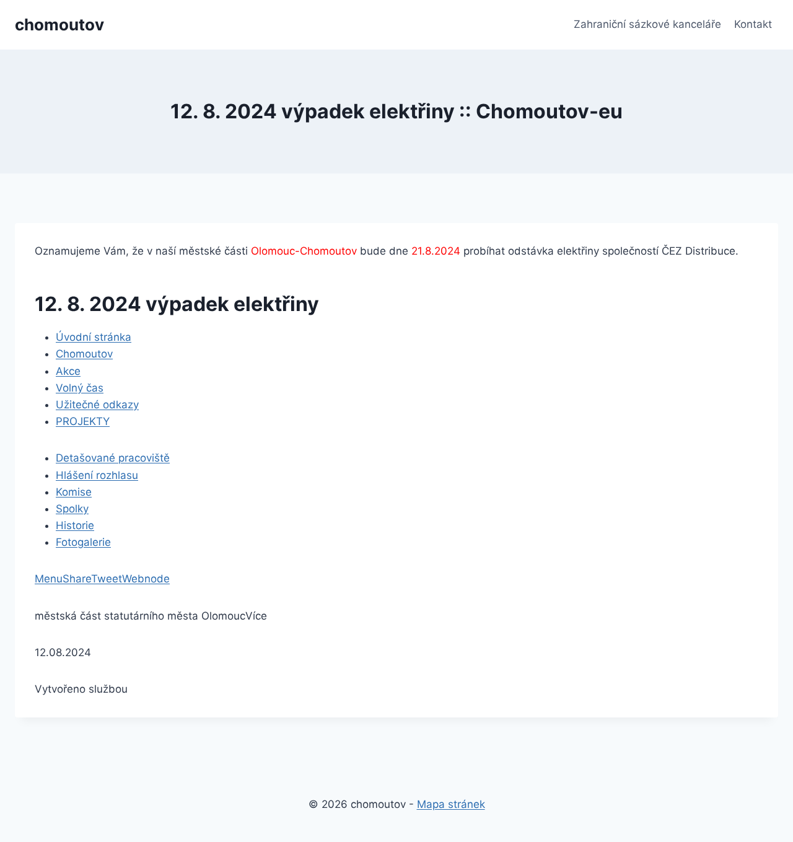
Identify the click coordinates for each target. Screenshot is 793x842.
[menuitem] (93, 337)
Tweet (106, 578)
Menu (49, 578)
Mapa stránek (451, 804)
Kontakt (753, 24)
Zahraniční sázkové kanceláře (647, 24)
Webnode (146, 578)
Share (77, 578)
